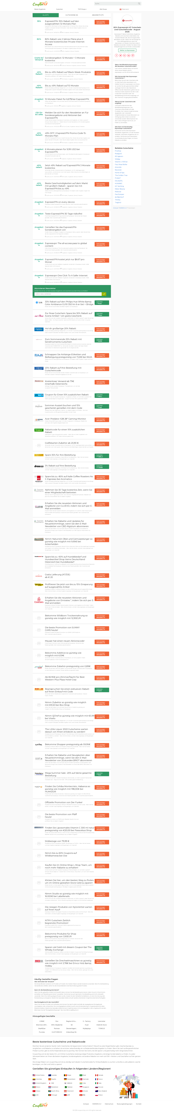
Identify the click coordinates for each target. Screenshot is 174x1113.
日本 (52, 1083)
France (100, 1079)
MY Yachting (119, 186)
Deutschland (71, 1079)
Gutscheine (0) (72, 15)
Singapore (85, 1087)
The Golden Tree (121, 175)
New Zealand (102, 1091)
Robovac (118, 192)
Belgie (69, 1075)
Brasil (84, 1075)
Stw (56, 1021)
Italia (99, 1083)
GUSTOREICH (57, 1032)
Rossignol (118, 154)
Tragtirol (118, 202)
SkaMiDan (41, 1028)
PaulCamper (119, 194)
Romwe (57, 1028)
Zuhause (115, 208)
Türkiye (37, 1091)
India (84, 1083)
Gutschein (59, 9)
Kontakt (138, 1104)
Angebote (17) (98, 15)
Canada (100, 1075)
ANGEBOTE (100, 22)
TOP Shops (82, 9)
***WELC (99, 456)
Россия (100, 1087)
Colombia (38, 1079)
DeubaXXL (119, 181)
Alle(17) (46, 15)
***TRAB (99, 466)
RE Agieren (119, 156)
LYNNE (41, 1021)
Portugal (54, 1095)
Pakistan (69, 1087)
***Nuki (99, 302)
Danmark (85, 1079)
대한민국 (69, 1083)
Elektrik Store (102, 1025)
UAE (37, 1095)
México (37, 1087)
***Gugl (99, 406)
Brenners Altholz (42, 1025)
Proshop (118, 151)
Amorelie (118, 167)
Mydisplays (87, 1028)
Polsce (100, 1095)
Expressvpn (131, 208)
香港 (83, 1095)
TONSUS (101, 1028)
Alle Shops (103, 9)
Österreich (70, 1091)
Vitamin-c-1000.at (121, 162)
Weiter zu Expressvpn (127, 50)
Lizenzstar (101, 1021)
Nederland (54, 1087)
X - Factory (87, 1021)
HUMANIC (118, 183)
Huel (87, 1025)
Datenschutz (109, 1104)
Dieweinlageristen (71, 1028)
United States (39, 1075)
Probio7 (118, 178)
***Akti (99, 774)
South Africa (55, 1091)
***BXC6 (99, 948)
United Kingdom (40, 1083)
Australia (54, 1075)
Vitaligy (117, 159)
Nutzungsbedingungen (124, 1104)
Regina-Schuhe (71, 1021)
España (53, 1079)
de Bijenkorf (119, 197)
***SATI (99, 690)
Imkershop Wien (71, 1032)
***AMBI (99, 340)
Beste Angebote (39, 9)
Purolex (42, 1032)
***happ (99, 314)
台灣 (68, 1095)
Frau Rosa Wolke (121, 164)
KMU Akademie (56, 1025)
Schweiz (85, 1091)
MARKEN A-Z (123, 208)
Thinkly (117, 200)
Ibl (72, 1025)
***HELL (99, 395)
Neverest (118, 170)
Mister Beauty (120, 189)
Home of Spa (119, 173)
